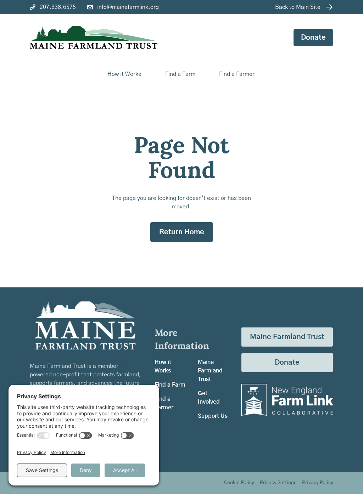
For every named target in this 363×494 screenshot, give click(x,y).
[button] (181, 74)
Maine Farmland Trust (210, 370)
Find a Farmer (164, 403)
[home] (93, 37)
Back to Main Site (297, 7)
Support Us (213, 416)
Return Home (181, 232)
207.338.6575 (58, 7)
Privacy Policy (317, 482)
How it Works (124, 74)
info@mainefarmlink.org (128, 7)
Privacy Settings (278, 482)
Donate (313, 37)
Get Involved (209, 398)
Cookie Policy (239, 482)
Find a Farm (170, 385)
